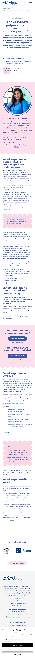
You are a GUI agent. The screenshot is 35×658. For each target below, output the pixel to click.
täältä (5, 474)
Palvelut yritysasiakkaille (17, 625)
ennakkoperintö (9, 38)
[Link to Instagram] (33, 3)
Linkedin (16, 147)
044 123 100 (23, 603)
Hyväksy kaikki (17, 645)
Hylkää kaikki (17, 654)
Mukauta (17, 650)
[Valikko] (29, 3)
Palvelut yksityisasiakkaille (17, 622)
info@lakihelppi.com (17, 605)
